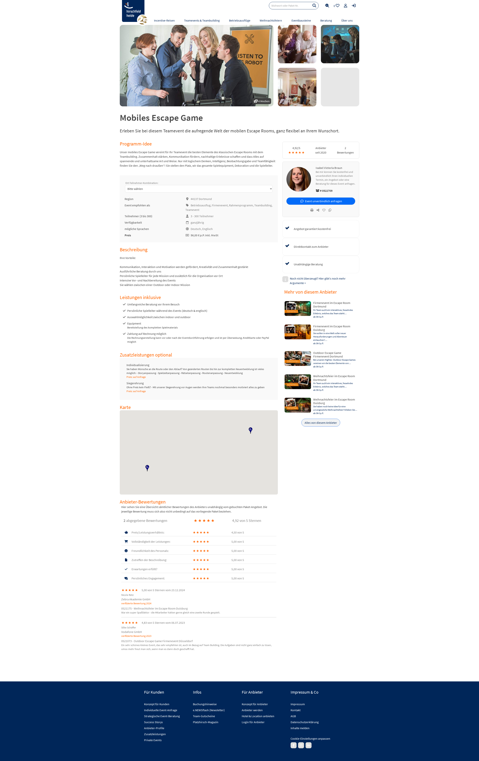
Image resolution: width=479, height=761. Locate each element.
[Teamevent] (297, 44)
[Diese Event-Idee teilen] (318, 210)
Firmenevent (220, 205)
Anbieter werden (252, 710)
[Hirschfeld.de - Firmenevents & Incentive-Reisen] (133, 11)
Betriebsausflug (200, 205)
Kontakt (295, 710)
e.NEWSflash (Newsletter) (209, 710)
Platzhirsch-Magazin (205, 722)
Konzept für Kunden (156, 704)
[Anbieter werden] (345, 5)
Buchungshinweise (205, 704)
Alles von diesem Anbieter (321, 423)
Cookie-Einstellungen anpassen (310, 738)
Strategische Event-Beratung (162, 716)
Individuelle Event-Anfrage (160, 710)
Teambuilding (263, 205)
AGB (293, 716)
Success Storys (153, 722)
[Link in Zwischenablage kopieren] (330, 210)
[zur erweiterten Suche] (327, 5)
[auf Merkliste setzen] (324, 210)
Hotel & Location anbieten (258, 716)
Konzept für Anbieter (255, 704)
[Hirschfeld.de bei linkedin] (309, 745)
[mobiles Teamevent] (340, 44)
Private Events (153, 740)
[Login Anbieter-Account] (353, 5)
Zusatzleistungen (155, 734)
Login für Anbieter (253, 722)
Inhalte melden (300, 728)
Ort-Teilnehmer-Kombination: (141, 183)
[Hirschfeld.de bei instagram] (301, 745)
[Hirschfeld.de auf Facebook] (294, 745)
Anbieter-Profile (154, 728)
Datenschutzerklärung (305, 722)
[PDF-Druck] (312, 210)
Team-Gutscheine (204, 716)
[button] (147, 468)
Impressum (298, 704)
